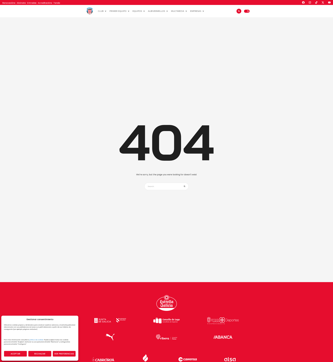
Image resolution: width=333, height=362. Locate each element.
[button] (105, 11)
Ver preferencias (64, 353)
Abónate (21, 2)
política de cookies (36, 340)
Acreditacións (45, 2)
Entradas (31, 2)
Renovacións (8, 2)
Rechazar (39, 353)
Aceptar (15, 353)
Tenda (56, 2)
